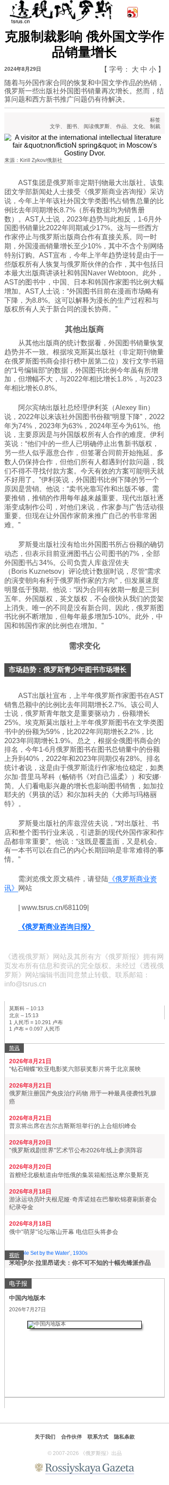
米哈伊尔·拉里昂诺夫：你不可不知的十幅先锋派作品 (80, 1262)
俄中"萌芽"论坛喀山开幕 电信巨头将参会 (63, 1231)
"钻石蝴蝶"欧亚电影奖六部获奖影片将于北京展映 (75, 1068)
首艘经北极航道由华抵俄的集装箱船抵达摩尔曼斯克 (79, 1174)
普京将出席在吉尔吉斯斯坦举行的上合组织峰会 (72, 1125)
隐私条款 (124, 1437)
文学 (55, 126)
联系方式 (98, 1437)
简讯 (14, 1048)
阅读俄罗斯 (97, 126)
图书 (72, 126)
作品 (121, 126)
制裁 (155, 126)
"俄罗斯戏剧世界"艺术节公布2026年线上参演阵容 (76, 1150)
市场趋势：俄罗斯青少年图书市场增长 (68, 669)
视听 (14, 1255)
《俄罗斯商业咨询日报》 (56, 926)
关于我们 (45, 1437)
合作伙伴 (71, 1437)
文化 (138, 126)
